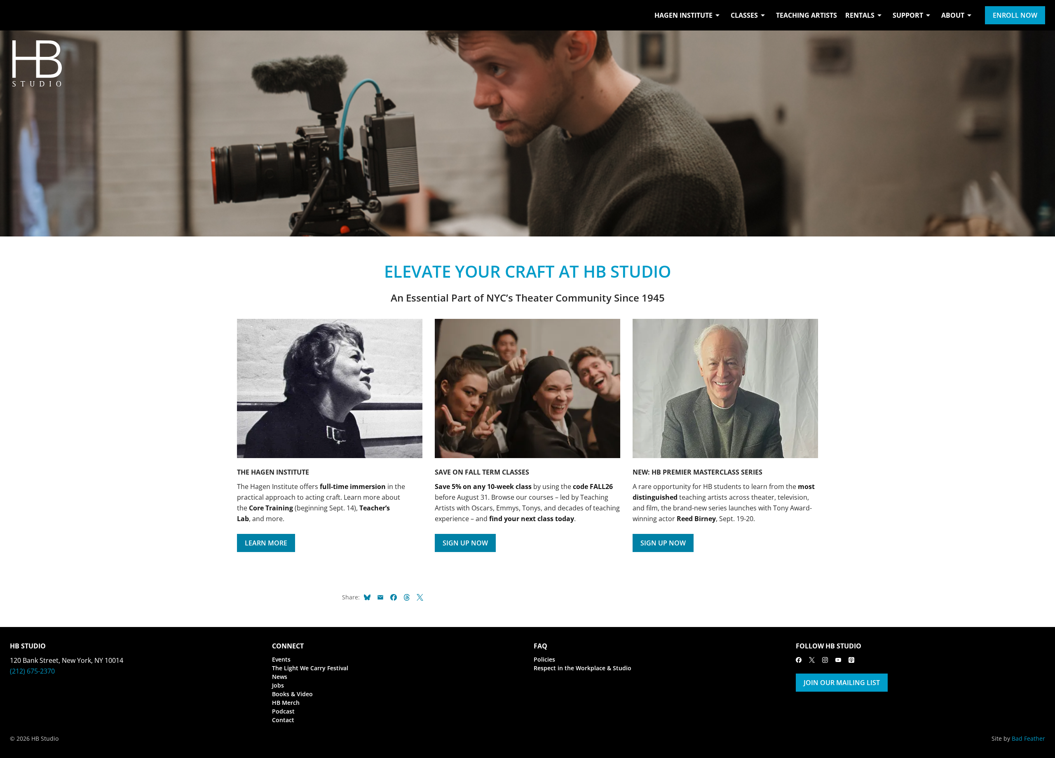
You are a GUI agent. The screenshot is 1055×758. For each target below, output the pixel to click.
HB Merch (286, 703)
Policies (544, 659)
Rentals (859, 15)
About (952, 15)
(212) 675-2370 (32, 671)
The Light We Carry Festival (310, 668)
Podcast (283, 711)
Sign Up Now (465, 542)
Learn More (266, 542)
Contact (283, 720)
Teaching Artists (806, 15)
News (279, 677)
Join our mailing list (842, 682)
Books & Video (292, 694)
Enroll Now (1015, 15)
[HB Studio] (18, 15)
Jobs (278, 685)
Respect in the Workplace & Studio (582, 668)
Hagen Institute (683, 15)
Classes (744, 15)
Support (908, 15)
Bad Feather (1028, 738)
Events (281, 659)
